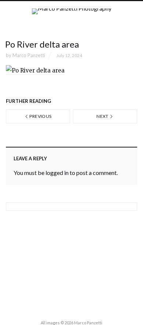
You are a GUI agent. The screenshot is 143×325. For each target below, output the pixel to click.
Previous (40, 116)
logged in (57, 172)
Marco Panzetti (28, 55)
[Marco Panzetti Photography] (71, 17)
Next (102, 116)
